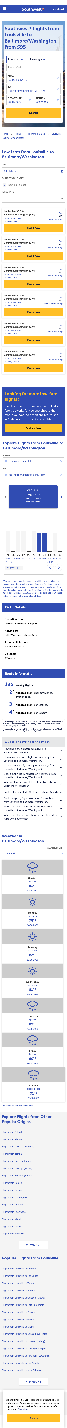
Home (5, 134)
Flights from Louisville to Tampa (18, 1283)
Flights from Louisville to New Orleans (21, 1370)
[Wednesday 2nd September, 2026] (55, 542)
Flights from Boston (12, 1183)
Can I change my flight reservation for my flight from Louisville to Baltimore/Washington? (29, 800)
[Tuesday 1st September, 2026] (49, 551)
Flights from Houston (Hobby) (17, 1175)
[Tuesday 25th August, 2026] (13, 551)
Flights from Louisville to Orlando (19, 1268)
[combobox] (33, 461)
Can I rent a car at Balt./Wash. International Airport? (31, 792)
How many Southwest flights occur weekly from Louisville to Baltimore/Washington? (29, 759)
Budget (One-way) (13, 178)
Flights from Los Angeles (14, 1197)
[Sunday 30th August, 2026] (39, 542)
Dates (5, 164)
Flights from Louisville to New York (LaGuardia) (26, 1355)
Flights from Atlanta (12, 1139)
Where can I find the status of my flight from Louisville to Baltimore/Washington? (28, 808)
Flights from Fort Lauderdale (16, 1161)
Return (40, 98)
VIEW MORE (33, 1245)
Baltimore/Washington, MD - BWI (27, 91)
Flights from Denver (12, 1190)
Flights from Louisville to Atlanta (18, 1319)
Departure (15, 98)
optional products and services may (30, 587)
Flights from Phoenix (12, 1204)
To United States (36, 134)
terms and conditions (31, 596)
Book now (33, 228)
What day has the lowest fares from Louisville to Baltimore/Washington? (30, 784)
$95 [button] (21, 47)
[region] (33, 1409)
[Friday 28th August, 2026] (29, 551)
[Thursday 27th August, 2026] (23, 541)
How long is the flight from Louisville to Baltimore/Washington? (25, 750)
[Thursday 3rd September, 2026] (60, 551)
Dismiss (33, 1418)
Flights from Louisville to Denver (18, 1312)
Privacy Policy (23, 1409)
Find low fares (33, 428)
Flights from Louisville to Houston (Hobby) (23, 1341)
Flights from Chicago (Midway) (17, 1168)
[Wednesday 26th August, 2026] (18, 541)
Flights (18, 134)
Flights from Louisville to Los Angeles (21, 1363)
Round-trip (14, 59)
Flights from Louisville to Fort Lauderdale (23, 1305)
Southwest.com (25, 593)
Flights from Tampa (12, 1154)
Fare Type (8, 191)
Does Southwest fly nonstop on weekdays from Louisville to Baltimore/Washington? (29, 767)
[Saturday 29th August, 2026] (34, 541)
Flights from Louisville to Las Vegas (20, 1276)
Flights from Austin (11, 1226)
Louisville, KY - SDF (19, 80)
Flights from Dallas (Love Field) (18, 1146)
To (9, 87)
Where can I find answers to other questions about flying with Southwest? (31, 817)
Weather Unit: (55, 847)
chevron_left (5, 496)
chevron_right (61, 496)
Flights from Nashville (13, 1233)
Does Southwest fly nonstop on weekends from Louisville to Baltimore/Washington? (30, 775)
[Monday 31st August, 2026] (44, 542)
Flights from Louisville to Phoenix (19, 1290)
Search (33, 112)
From (11, 76)
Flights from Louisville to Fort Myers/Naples (24, 1348)
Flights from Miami (11, 1219)
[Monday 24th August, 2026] (8, 541)
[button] (4, 8)
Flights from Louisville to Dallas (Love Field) (24, 1334)
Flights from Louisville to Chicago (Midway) (24, 1297)
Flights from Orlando (12, 1132)
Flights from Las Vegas (14, 1212)
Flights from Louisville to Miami (18, 1326)
